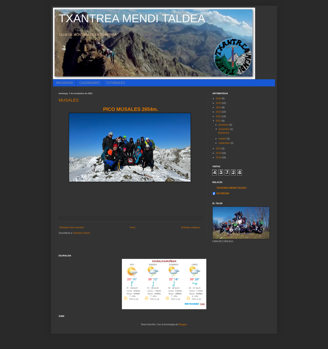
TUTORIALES (115, 82)
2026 (219, 98)
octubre (222, 138)
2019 (219, 153)
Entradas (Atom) (81, 233)
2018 (219, 157)
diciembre (223, 124)
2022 (219, 116)
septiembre (224, 143)
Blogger (183, 324)
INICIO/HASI (64, 82)
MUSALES (69, 100)
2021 (219, 120)
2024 (219, 107)
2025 (219, 103)
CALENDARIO (89, 82)
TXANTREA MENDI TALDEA (132, 18)
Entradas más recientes (72, 227)
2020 (219, 148)
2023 (219, 112)
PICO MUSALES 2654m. (130, 109)
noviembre (224, 129)
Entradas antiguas (190, 227)
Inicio (132, 227)
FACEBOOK (222, 193)
